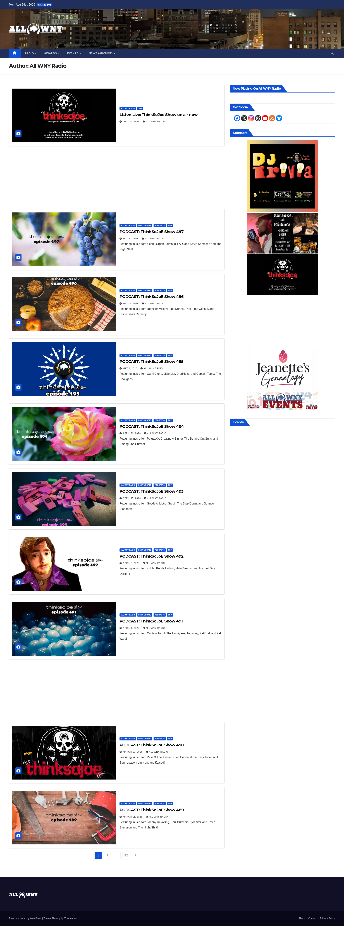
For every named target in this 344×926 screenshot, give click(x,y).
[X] (244, 118)
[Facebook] (237, 118)
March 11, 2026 (133, 817)
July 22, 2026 (131, 121)
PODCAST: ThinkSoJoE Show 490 (152, 745)
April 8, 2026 (131, 563)
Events (73, 53)
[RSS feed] (272, 118)
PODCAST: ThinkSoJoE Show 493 (151, 491)
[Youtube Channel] (265, 118)
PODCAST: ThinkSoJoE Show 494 (152, 426)
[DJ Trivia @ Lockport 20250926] (282, 175)
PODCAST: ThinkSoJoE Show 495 (151, 361)
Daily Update (144, 225)
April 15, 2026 (132, 498)
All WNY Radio (128, 108)
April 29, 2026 (132, 433)
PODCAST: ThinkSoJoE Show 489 (152, 809)
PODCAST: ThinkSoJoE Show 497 (151, 231)
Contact (312, 918)
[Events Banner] (282, 401)
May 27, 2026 (131, 238)
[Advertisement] (116, 179)
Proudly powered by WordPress (25, 918)
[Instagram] (251, 118)
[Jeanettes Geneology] (282, 368)
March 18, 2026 (133, 752)
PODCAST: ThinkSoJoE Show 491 (151, 621)
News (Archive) (101, 53)
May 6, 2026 (130, 368)
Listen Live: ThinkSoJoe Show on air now (159, 114)
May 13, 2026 (131, 303)
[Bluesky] (279, 118)
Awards (51, 53)
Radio (30, 53)
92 (126, 855)
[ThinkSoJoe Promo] (282, 274)
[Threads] (258, 118)
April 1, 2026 (131, 628)
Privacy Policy (327, 918)
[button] (332, 53)
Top (140, 108)
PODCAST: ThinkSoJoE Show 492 (151, 556)
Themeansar (70, 918)
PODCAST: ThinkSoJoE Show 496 (151, 296)
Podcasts (160, 225)
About (302, 918)
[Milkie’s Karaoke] (282, 233)
